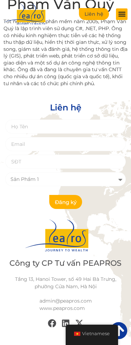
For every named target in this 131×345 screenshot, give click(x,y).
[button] (122, 14)
